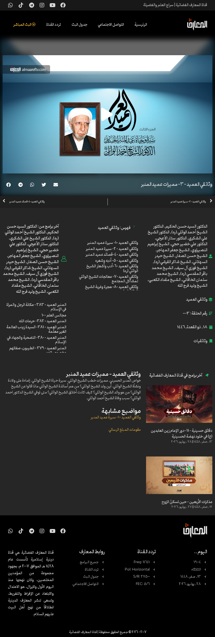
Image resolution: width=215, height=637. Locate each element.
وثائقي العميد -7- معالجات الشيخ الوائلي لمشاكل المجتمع (108, 279)
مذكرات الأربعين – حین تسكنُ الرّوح (187, 502)
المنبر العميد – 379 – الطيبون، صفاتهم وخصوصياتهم (37, 351)
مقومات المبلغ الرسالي (125, 430)
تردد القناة (53, 25)
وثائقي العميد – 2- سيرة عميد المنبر (112, 249)
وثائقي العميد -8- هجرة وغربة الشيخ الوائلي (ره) (111, 289)
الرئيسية (141, 25)
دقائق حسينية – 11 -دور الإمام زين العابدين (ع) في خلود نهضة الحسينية (181, 434)
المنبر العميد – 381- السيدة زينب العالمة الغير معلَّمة (36, 330)
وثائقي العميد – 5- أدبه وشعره (116, 261)
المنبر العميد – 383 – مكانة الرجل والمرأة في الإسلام (36, 307)
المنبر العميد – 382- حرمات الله (42, 321)
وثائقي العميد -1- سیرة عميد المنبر (115, 417)
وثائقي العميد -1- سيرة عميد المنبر (112, 243)
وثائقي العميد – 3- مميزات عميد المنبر (176, 184)
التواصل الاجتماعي (111, 25)
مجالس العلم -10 (54, 315)
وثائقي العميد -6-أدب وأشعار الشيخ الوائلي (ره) (112, 269)
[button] (56, 185)
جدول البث (79, 25)
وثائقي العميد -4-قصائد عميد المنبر (111, 255)
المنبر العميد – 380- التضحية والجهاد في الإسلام (36, 340)
